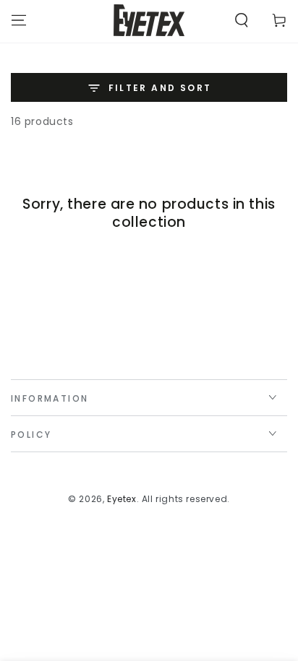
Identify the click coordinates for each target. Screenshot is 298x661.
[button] (241, 20)
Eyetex (122, 499)
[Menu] (19, 20)
